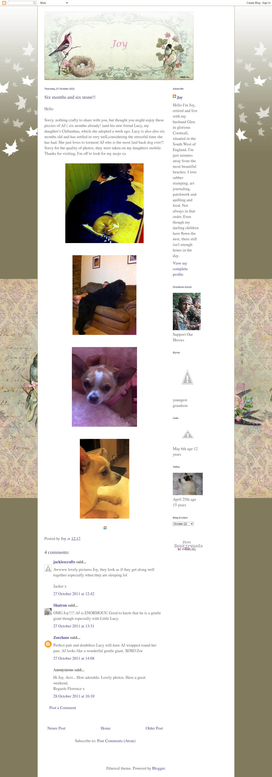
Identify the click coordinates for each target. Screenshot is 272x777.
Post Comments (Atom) (116, 740)
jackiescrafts (64, 562)
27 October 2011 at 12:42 (73, 593)
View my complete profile (180, 268)
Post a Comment (62, 707)
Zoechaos (61, 637)
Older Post (154, 728)
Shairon (60, 605)
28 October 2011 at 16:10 (73, 696)
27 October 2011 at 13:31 (73, 626)
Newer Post (56, 728)
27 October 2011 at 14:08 (73, 658)
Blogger (158, 768)
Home (106, 728)
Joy (180, 97)
